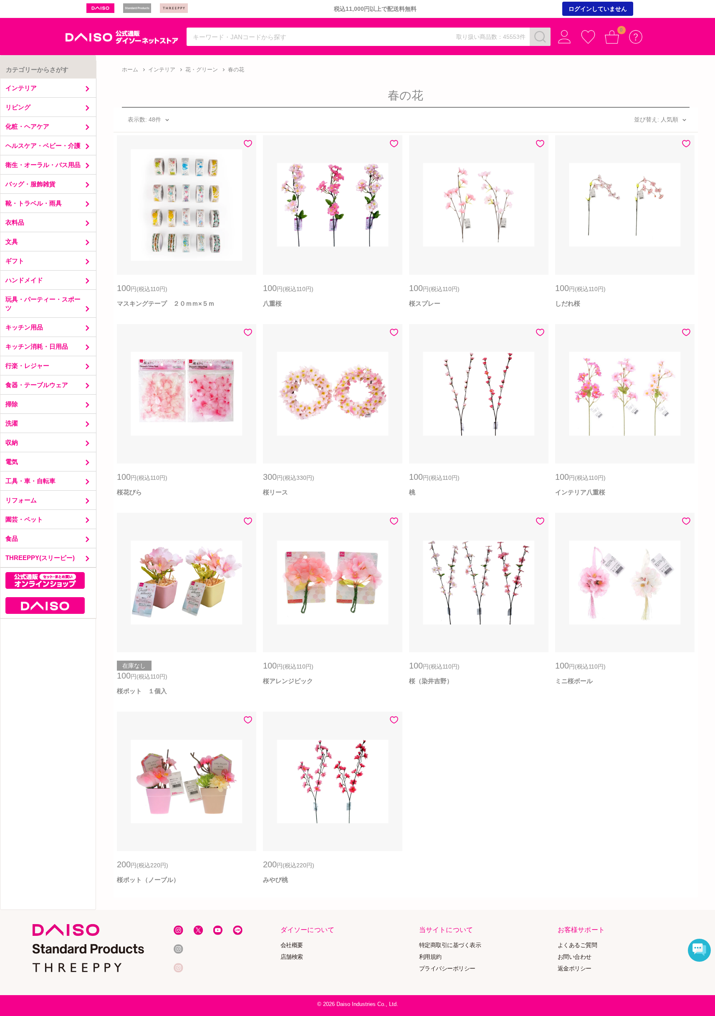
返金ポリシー (574, 968)
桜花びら (129, 492)
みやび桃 (275, 879)
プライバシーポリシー (447, 968)
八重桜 (272, 303)
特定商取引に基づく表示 (450, 945)
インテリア (161, 69)
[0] (612, 37)
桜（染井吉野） (431, 680)
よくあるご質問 (577, 945)
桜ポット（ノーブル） (148, 879)
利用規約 (430, 956)
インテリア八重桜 (580, 492)
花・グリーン (201, 69)
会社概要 (291, 945)
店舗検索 (291, 956)
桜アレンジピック (288, 680)
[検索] (540, 37)
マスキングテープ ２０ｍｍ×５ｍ (166, 303)
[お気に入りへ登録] (248, 143)
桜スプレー (424, 303)
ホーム (130, 69)
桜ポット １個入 (142, 690)
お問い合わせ (574, 956)
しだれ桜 (567, 303)
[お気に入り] (588, 37)
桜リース (275, 492)
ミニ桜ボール (574, 680)
